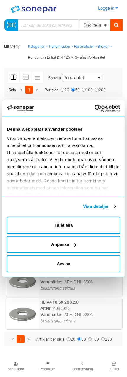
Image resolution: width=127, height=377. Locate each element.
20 (66, 89)
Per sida (51, 89)
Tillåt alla (63, 224)
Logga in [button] (106, 8)
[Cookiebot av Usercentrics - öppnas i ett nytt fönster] (101, 108)
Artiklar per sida (50, 339)
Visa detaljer (96, 206)
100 (89, 89)
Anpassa (60, 244)
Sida (12, 89)
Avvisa (63, 263)
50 (77, 89)
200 (102, 89)
